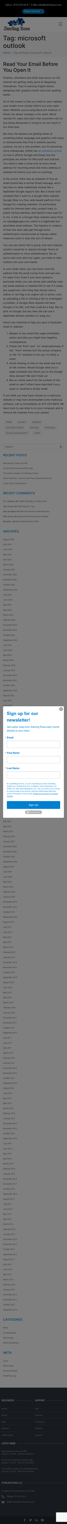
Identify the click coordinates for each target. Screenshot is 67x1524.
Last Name (13, 768)
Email (10, 737)
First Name (13, 753)
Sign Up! (33, 805)
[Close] (61, 709)
